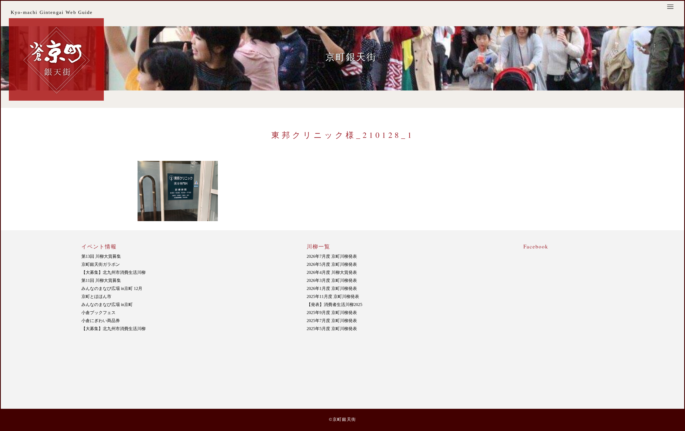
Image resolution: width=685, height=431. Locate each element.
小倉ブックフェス (98, 312)
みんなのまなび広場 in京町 (107, 304)
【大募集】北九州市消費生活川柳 (113, 272)
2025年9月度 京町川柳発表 (332, 312)
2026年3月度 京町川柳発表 (332, 280)
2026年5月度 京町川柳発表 (332, 264)
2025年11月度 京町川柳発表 (333, 296)
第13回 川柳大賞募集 (101, 256)
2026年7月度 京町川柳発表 (332, 256)
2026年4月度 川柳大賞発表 (332, 272)
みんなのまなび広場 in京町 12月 (111, 288)
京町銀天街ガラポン (100, 264)
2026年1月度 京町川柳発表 (332, 288)
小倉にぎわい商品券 (100, 320)
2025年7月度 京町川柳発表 (332, 320)
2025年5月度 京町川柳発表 (332, 328)
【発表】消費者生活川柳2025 (334, 304)
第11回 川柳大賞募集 (101, 280)
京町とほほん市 (96, 296)
